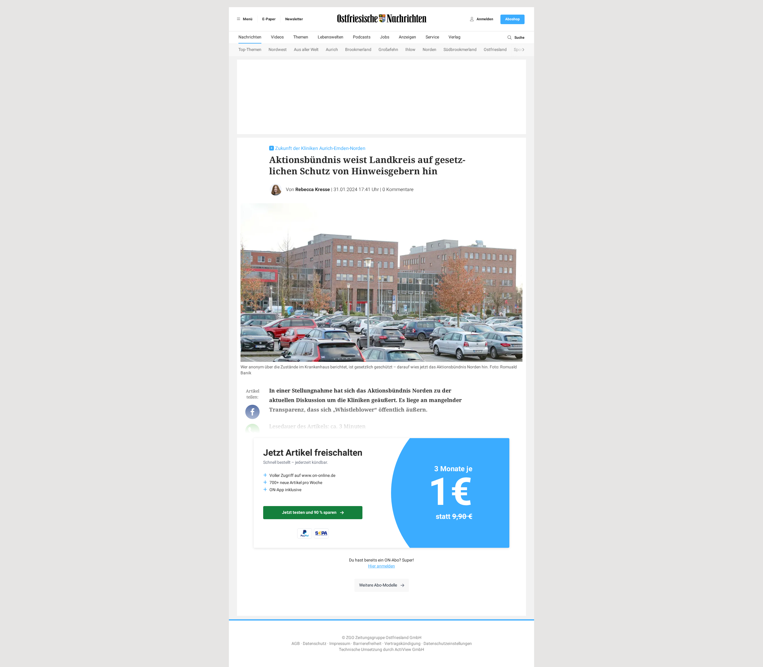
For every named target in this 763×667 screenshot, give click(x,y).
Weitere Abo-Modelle (378, 585)
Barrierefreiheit (367, 643)
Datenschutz (314, 643)
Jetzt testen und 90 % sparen (309, 512)
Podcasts (361, 37)
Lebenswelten (330, 37)
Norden (429, 49)
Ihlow (410, 49)
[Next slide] (517, 50)
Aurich (332, 49)
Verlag (454, 37)
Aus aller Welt (306, 49)
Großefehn (388, 49)
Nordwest (278, 49)
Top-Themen (249, 49)
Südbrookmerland (460, 49)
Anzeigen (407, 37)
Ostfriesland (495, 49)
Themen (300, 37)
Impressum (339, 643)
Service (432, 37)
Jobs (384, 37)
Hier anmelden (381, 566)
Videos (277, 37)
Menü (247, 19)
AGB (295, 643)
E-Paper (268, 19)
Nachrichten (249, 37)
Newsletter (294, 19)
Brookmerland (358, 49)
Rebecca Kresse (312, 189)
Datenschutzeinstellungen (448, 643)
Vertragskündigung (402, 643)
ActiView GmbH (409, 649)
